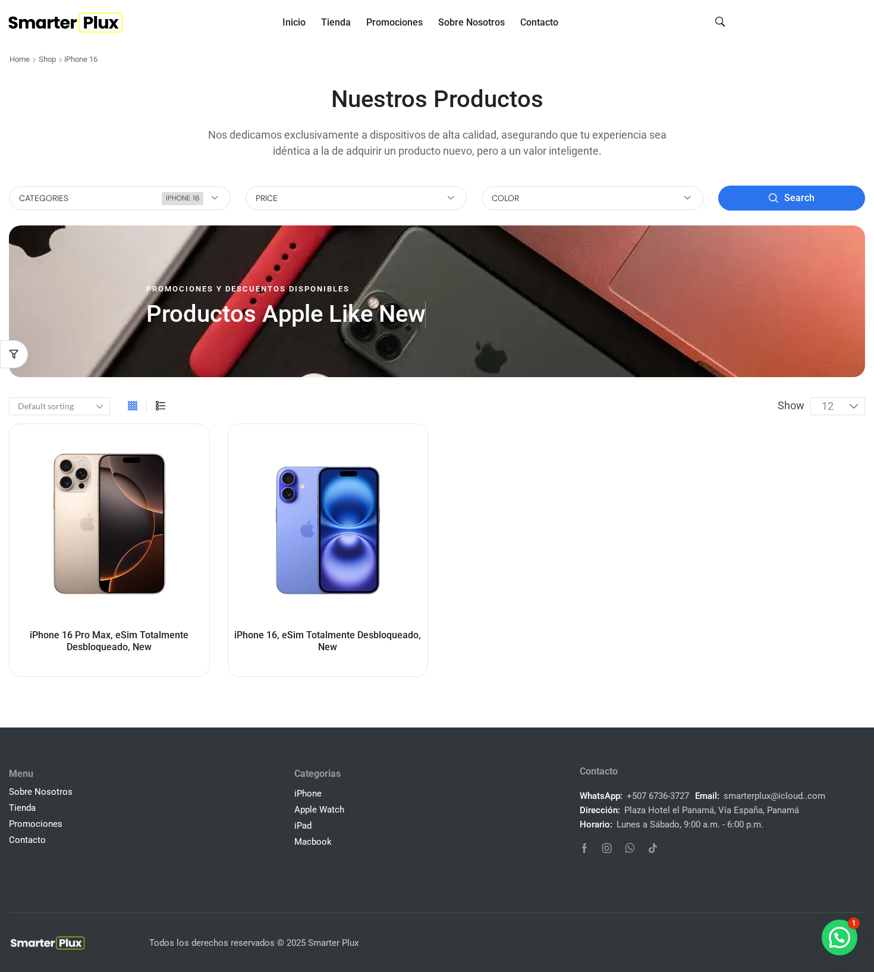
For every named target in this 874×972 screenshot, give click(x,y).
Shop (47, 59)
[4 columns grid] (132, 406)
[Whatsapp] (630, 848)
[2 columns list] (160, 406)
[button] (720, 21)
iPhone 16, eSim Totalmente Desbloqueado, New (327, 640)
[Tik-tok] (653, 848)
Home (20, 59)
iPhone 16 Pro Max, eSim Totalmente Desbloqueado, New (109, 640)
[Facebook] (584, 848)
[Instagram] (607, 848)
